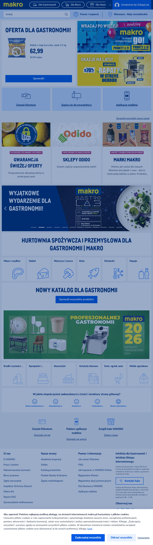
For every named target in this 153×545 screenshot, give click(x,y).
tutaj (89, 529)
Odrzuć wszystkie (121, 537)
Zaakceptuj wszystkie (88, 537)
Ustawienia (143, 538)
